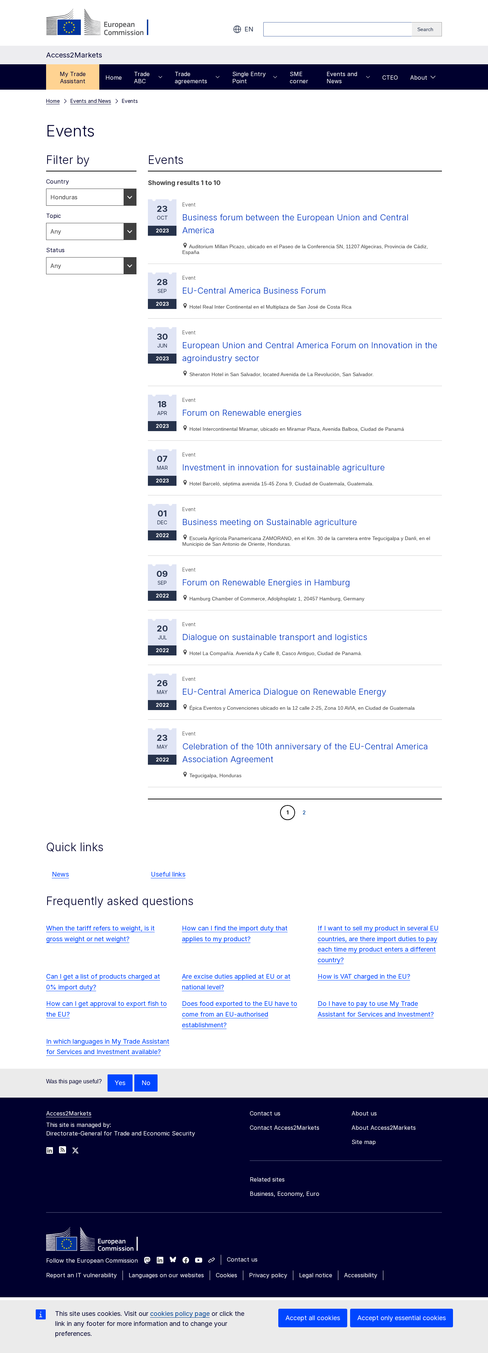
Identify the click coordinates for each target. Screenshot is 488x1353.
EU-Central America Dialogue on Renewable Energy (284, 692)
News (60, 874)
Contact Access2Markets (284, 1127)
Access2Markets (68, 1113)
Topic (53, 215)
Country (57, 181)
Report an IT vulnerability (81, 1275)
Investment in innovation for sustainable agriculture (283, 467)
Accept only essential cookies (401, 1318)
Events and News (342, 77)
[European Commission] (103, 23)
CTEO (390, 77)
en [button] (248, 29)
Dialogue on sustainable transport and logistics (274, 637)
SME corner (299, 77)
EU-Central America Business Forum (254, 290)
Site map (364, 1141)
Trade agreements (191, 77)
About (418, 77)
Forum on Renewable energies (242, 413)
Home (113, 77)
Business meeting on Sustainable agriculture (269, 522)
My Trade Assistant (73, 77)
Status (55, 250)
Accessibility (360, 1275)
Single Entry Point (249, 77)
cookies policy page (180, 1313)
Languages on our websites (166, 1275)
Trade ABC (142, 77)
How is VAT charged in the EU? (364, 976)
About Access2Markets (384, 1127)
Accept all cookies (312, 1318)
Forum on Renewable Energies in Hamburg (266, 582)
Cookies (226, 1275)
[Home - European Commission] (98, 1241)
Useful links (168, 874)
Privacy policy (268, 1275)
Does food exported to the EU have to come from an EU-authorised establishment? (239, 1014)
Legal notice (315, 1275)
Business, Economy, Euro (284, 1193)
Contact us (242, 1259)
